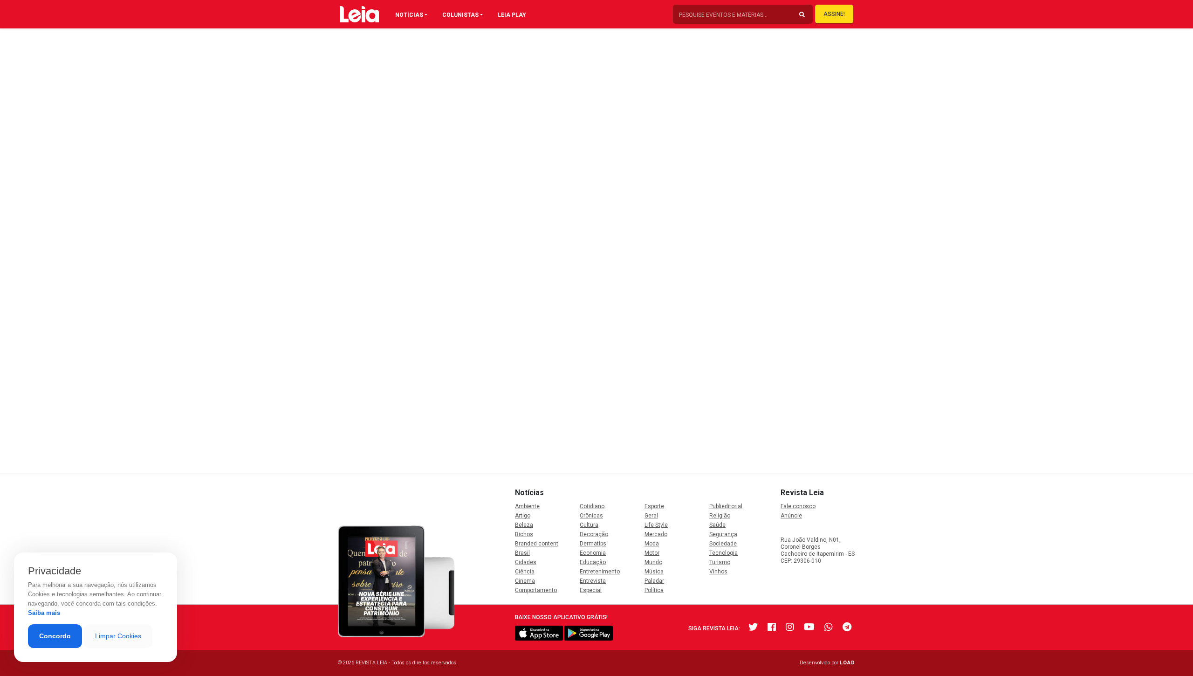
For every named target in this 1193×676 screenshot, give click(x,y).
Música (654, 571)
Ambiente (527, 506)
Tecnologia (723, 553)
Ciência (525, 571)
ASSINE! (834, 14)
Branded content (536, 543)
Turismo (719, 562)
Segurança (723, 534)
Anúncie (791, 515)
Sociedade (723, 543)
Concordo (55, 636)
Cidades (525, 562)
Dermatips (593, 543)
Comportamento (536, 590)
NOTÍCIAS (409, 15)
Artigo (522, 515)
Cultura (589, 525)
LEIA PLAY (512, 15)
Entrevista (593, 581)
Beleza (524, 525)
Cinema (525, 581)
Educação (593, 562)
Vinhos (718, 571)
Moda (651, 543)
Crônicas (591, 515)
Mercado (655, 534)
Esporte (654, 506)
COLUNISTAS (460, 15)
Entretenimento (600, 571)
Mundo (653, 562)
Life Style (656, 525)
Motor (651, 553)
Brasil (522, 553)
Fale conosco (798, 506)
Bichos (524, 534)
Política (654, 590)
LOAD (847, 663)
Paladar (654, 581)
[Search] (802, 15)
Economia (593, 553)
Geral (651, 515)
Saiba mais (44, 612)
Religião (719, 515)
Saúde (717, 525)
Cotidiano (592, 506)
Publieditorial (725, 506)
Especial (591, 590)
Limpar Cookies (118, 636)
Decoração (594, 534)
